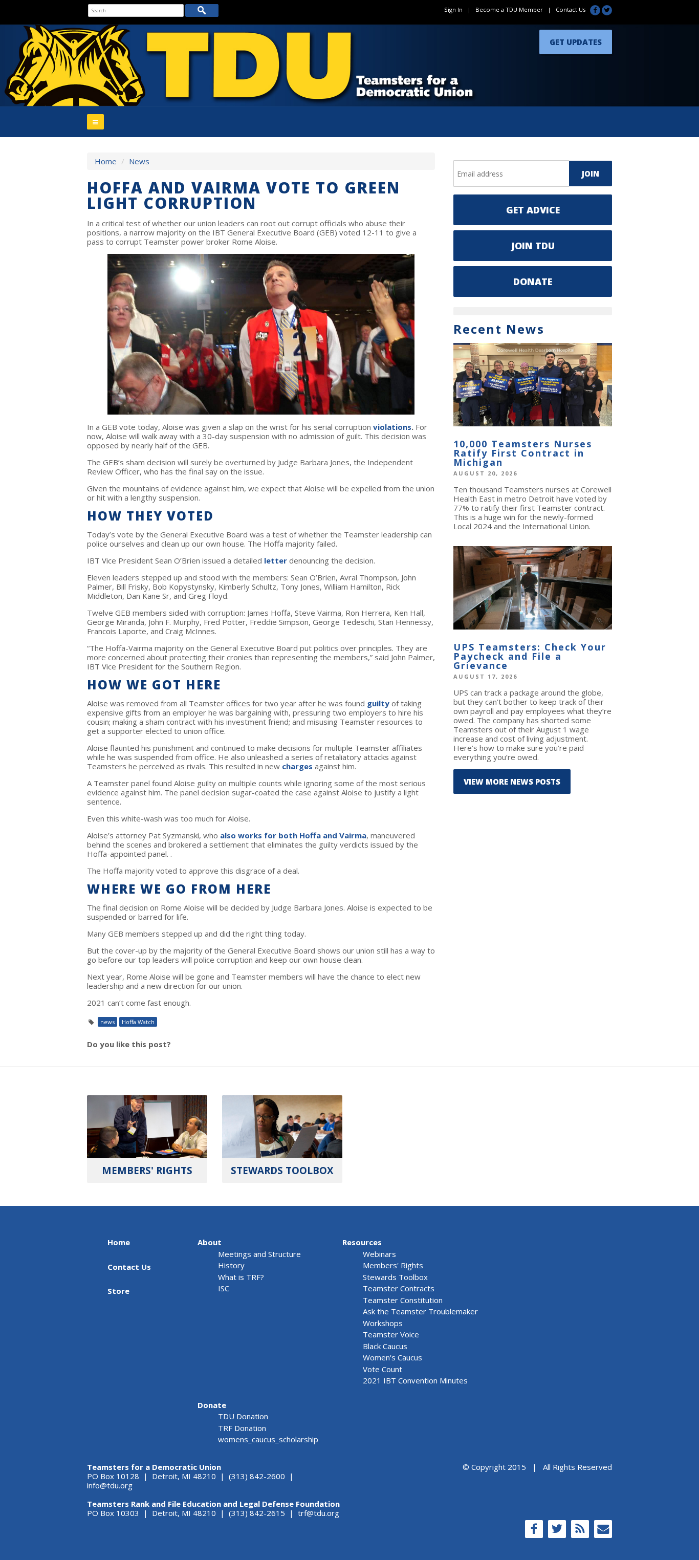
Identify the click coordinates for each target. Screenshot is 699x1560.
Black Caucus (385, 1346)
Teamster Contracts (398, 1288)
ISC (223, 1288)
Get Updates (576, 39)
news (107, 1022)
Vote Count (382, 1369)
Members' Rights (393, 1265)
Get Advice (533, 210)
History (231, 1265)
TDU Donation (243, 1416)
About (210, 1242)
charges (297, 766)
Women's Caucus (392, 1357)
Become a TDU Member (509, 9)
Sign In (453, 9)
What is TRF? (241, 1277)
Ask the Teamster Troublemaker (420, 1311)
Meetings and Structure (259, 1254)
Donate (532, 281)
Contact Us (570, 9)
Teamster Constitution (403, 1300)
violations (392, 427)
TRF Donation (242, 1428)
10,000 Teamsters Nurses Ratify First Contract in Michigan (522, 453)
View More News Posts (512, 781)
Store (118, 1291)
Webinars (379, 1254)
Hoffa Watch (138, 1022)
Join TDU (533, 246)
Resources (362, 1242)
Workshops (383, 1323)
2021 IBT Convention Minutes (415, 1380)
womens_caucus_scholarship (268, 1439)
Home (106, 161)
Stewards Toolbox (395, 1277)
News (139, 161)
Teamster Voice (391, 1334)
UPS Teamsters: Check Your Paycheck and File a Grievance (529, 656)
